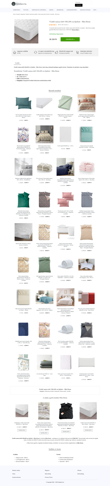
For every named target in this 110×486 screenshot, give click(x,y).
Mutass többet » (75, 29)
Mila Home (56, 29)
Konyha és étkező (85, 10)
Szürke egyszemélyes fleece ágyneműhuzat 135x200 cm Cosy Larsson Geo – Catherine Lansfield (86, 343)
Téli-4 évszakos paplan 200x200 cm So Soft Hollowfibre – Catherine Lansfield (65, 343)
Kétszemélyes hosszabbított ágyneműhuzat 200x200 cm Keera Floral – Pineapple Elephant (44, 212)
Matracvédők (63, 391)
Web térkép (48, 474)
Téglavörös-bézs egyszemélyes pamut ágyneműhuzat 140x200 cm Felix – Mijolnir (86, 116)
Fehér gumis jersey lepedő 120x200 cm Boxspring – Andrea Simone (65, 245)
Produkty (18, 14)
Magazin (47, 470)
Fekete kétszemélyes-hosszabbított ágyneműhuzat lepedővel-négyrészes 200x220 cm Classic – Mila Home (66, 424)
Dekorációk (60, 10)
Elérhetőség (80, 474)
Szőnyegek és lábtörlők (39, 10)
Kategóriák (23, 14)
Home (14, 14)
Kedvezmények (16, 477)
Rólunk (79, 470)
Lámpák (51, 10)
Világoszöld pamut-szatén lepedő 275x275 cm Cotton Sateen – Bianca (65, 116)
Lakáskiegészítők (72, 10)
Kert (94, 10)
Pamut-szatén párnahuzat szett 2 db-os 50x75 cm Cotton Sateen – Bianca (23, 116)
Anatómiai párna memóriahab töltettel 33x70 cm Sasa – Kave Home (86, 375)
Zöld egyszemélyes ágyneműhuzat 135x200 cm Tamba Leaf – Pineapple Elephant (44, 278)
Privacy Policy (48, 477)
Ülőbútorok (16, 10)
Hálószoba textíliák (33, 14)
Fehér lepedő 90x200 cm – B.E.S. (65, 145)
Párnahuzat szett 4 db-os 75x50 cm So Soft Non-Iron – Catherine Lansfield (65, 212)
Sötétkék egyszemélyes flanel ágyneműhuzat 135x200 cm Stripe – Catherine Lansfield (86, 212)
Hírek (13, 474)
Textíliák (25, 10)
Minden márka (16, 470)
